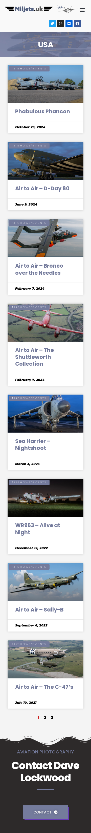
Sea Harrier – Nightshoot (32, 444)
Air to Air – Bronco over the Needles (39, 269)
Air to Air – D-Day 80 (42, 188)
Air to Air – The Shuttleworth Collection (34, 357)
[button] (82, 10)
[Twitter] (52, 23)
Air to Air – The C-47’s (44, 687)
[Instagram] (60, 23)
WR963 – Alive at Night (37, 529)
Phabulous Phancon (42, 111)
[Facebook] (77, 23)
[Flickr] (69, 23)
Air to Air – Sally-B (39, 609)
